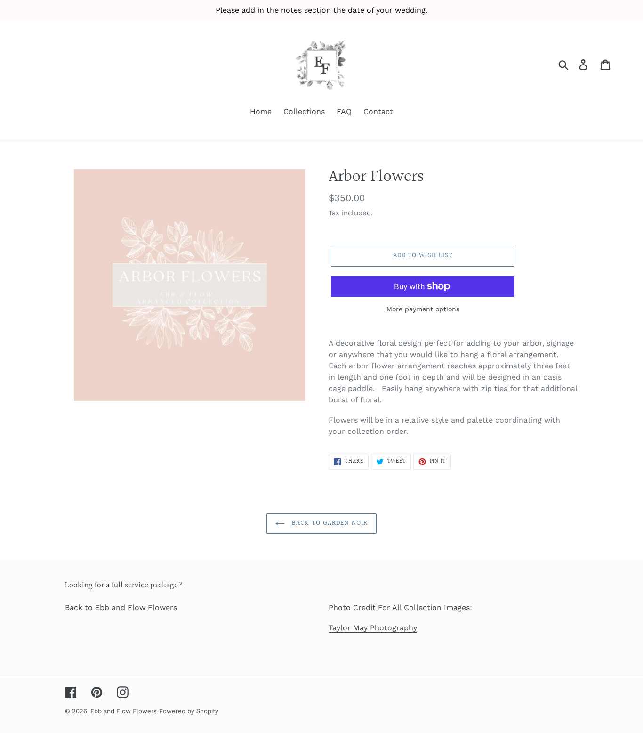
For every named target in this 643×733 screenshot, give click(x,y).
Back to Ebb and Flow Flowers (121, 607)
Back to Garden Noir (328, 523)
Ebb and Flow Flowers (123, 711)
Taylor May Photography (373, 627)
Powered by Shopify (188, 711)
